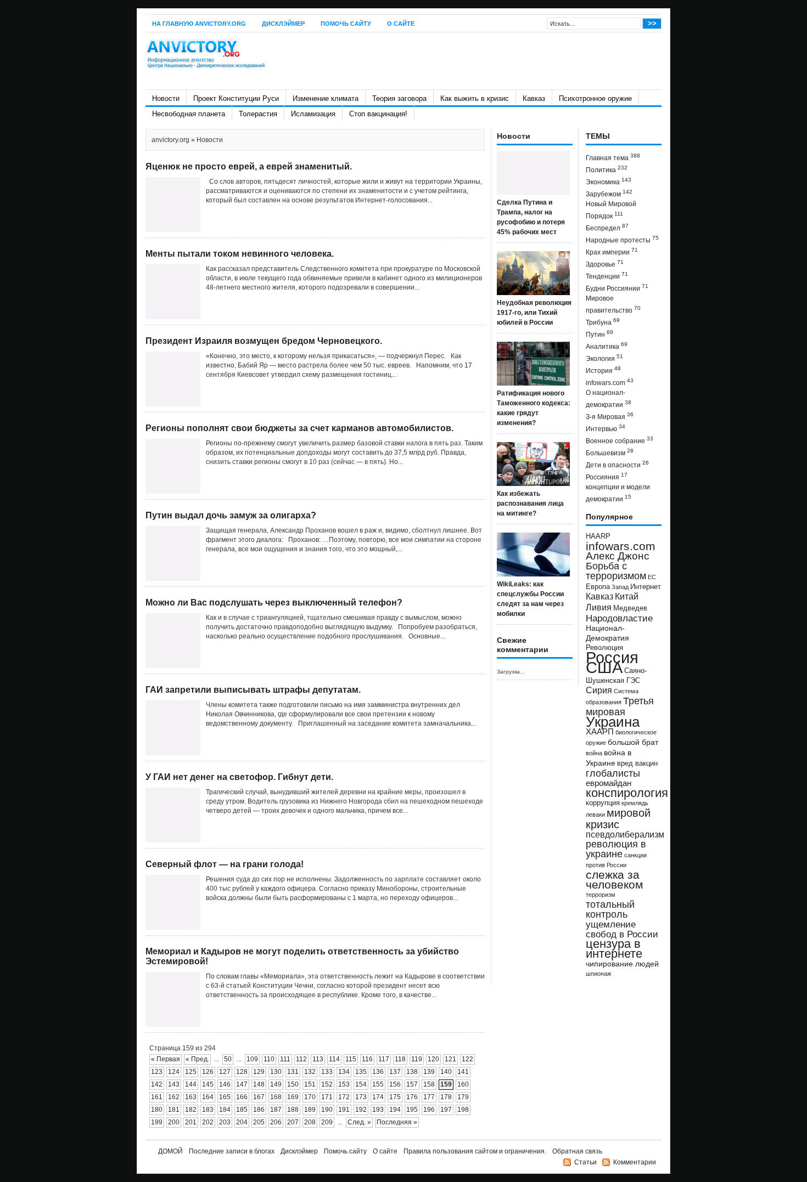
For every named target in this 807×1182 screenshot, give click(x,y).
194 (395, 1109)
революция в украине (616, 849)
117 (383, 1059)
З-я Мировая (610, 416)
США (604, 667)
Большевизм (610, 452)
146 (225, 1084)
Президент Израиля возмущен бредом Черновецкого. (263, 341)
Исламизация (313, 114)
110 (269, 1059)
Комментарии (634, 1162)
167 (259, 1097)
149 (276, 1084)
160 (463, 1084)
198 (463, 1109)
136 (378, 1072)
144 (191, 1084)
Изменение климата (325, 98)
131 (293, 1072)
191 (344, 1109)
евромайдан (608, 783)
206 (276, 1122)
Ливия (599, 607)
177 (429, 1097)
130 (276, 1072)
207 (293, 1122)
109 (252, 1059)
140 (446, 1072)
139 (429, 1072)
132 (310, 1072)
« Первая (165, 1059)
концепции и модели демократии (618, 493)
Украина (613, 721)
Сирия (599, 690)
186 (259, 1109)
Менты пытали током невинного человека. (239, 253)
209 (327, 1122)
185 (242, 1109)
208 (310, 1122)
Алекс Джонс (617, 556)
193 (378, 1109)
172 (344, 1097)
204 (242, 1122)
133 (327, 1072)
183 (208, 1109)
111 (285, 1059)
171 (327, 1097)
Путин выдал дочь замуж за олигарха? (230, 515)
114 (334, 1059)
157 (412, 1084)
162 (174, 1097)
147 (242, 1084)
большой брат (633, 742)
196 (429, 1109)
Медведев (630, 608)
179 (463, 1097)
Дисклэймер (283, 23)
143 (174, 1084)
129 (259, 1072)
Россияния (606, 476)
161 (156, 1097)
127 (225, 1072)
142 (156, 1084)
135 (361, 1072)
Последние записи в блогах (231, 1151)
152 (327, 1084)
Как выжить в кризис (474, 98)
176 (412, 1097)
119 (416, 1059)
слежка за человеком (614, 879)
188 (293, 1109)
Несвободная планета (188, 114)
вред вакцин (637, 763)
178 (446, 1097)
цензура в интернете (614, 948)
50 (228, 1059)
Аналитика (606, 345)
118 (400, 1059)
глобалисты (613, 773)
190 (327, 1109)
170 (310, 1097)
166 (242, 1097)
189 (310, 1109)
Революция (604, 647)
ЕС (652, 577)
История (603, 370)
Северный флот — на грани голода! (224, 864)
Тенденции (607, 275)
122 (467, 1059)
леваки (595, 814)
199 (156, 1122)
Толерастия (258, 114)
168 (276, 1097)
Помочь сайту (346, 23)
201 (191, 1122)
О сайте (400, 23)
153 (344, 1084)
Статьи (585, 1162)
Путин (599, 333)
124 (174, 1072)
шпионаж (598, 973)
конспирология (627, 793)
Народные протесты (622, 239)
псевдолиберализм (625, 834)
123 (156, 1072)
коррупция (603, 803)
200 (174, 1122)
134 (344, 1072)
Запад (620, 587)
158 (429, 1084)
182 (191, 1109)
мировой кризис (618, 818)
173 (361, 1097)
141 (463, 1072)
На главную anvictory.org (199, 23)
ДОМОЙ (170, 1151)
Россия (612, 657)
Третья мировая (620, 706)
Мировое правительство (613, 304)
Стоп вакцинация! (378, 114)
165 (225, 1097)
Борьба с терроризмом (616, 571)
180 (156, 1109)
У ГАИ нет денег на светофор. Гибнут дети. (239, 777)
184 (225, 1109)
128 (242, 1072)
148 (259, 1084)
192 (361, 1109)
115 (350, 1059)
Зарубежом (609, 193)
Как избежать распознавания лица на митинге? (530, 503)
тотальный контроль (610, 909)
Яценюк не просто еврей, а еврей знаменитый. (248, 166)
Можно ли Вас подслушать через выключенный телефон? (273, 602)
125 (191, 1072)
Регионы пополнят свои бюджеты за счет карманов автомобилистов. (299, 428)
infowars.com (610, 382)
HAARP (598, 536)
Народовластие (619, 618)
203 (225, 1122)
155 (378, 1084)
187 (276, 1109)
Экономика (608, 181)
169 (293, 1097)
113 (317, 1059)
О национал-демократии (608, 399)
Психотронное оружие (595, 98)
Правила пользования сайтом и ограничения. (475, 1151)
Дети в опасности (617, 464)
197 (446, 1109)
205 (259, 1122)
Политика (606, 169)
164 (208, 1097)
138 (412, 1072)
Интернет (645, 587)
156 (395, 1084)
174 (378, 1097)
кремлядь (634, 803)
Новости (166, 98)
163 (191, 1097)
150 (293, 1084)
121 (450, 1059)
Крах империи (612, 251)
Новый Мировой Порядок (611, 210)
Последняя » (397, 1122)
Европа (598, 587)
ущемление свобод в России (622, 929)
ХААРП (600, 731)
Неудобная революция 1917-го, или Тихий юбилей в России (534, 312)
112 (301, 1059)
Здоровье (605, 263)
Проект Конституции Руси (236, 98)
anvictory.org (170, 140)
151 (310, 1084)
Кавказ (534, 98)
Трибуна (603, 321)
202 (208, 1122)
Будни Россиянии (617, 287)
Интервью (605, 428)
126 (208, 1072)
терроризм (600, 894)
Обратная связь (577, 1151)
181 (174, 1109)
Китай (626, 596)
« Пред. (197, 1059)
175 (395, 1097)
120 (433, 1059)
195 (412, 1109)
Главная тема (613, 157)
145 (208, 1084)
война (594, 753)
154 (361, 1084)
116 (367, 1059)
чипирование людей (622, 963)
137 (395, 1072)
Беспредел (607, 227)
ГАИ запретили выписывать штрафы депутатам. (253, 689)
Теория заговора (399, 98)
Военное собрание (619, 440)
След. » (359, 1122)
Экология (604, 358)
